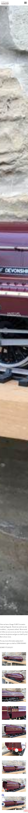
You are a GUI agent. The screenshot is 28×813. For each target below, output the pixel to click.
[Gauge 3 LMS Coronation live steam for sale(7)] (14, 767)
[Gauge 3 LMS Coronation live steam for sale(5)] (14, 731)
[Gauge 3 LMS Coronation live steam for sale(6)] (14, 749)
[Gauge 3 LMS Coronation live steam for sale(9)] (14, 803)
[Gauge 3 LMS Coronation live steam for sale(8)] (14, 785)
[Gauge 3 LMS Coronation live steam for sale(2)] (14, 677)
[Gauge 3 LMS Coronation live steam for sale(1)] (14, 659)
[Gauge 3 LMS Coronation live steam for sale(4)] (14, 713)
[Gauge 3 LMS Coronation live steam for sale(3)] (14, 695)
